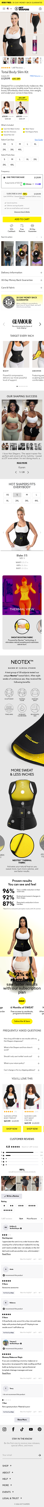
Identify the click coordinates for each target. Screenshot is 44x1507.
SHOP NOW (11, 1129)
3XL (27, 501)
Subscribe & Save (22, 1021)
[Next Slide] (41, 1183)
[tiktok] (22, 1429)
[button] (1, 2)
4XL (36, 501)
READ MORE (22, 463)
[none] (11, 1108)
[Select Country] (9, 9)
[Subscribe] (40, 1455)
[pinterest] (39, 1429)
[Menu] (4, 8)
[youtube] (30, 1429)
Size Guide (39, 140)
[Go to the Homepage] (22, 9)
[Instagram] (4, 1429)
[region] (22, 1183)
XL (7, 501)
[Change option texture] (23, 792)
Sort (21, 1219)
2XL (17, 501)
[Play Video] (8, 253)
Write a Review (14, 1197)
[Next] (40, 324)
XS (7, 495)
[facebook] (13, 1429)
